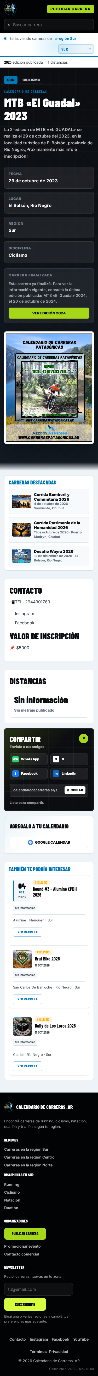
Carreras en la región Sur (26, 1149)
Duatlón (11, 1207)
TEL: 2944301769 (32, 601)
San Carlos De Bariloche (32, 987)
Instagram (24, 613)
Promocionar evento (22, 1246)
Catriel (18, 1054)
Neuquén (36, 920)
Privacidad (58, 1351)
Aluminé (19, 920)
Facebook (24, 622)
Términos (38, 1351)
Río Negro (40, 205)
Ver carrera (28, 932)
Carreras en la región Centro (29, 1157)
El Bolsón (18, 205)
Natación (12, 1200)
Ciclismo (31, 80)
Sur (10, 80)
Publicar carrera (70, 9)
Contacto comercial (21, 1254)
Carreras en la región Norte (28, 1165)
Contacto (17, 1339)
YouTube (81, 1339)
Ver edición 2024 (49, 313)
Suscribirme (25, 1304)
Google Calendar (49, 842)
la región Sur (65, 38)
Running (11, 1184)
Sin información (41, 699)
